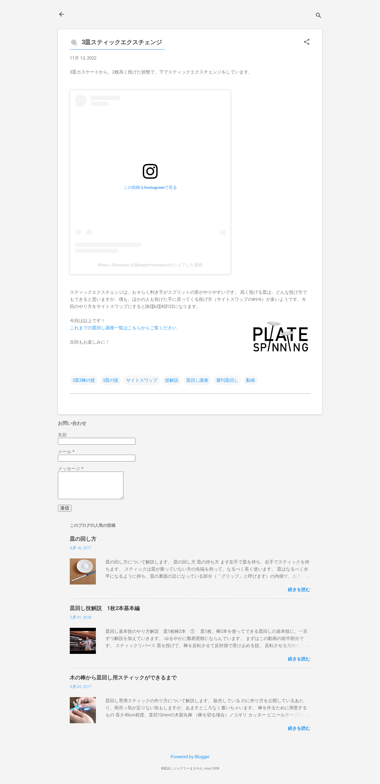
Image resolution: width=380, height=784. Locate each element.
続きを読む (299, 589)
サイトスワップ (141, 380)
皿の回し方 (83, 539)
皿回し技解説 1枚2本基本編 (105, 608)
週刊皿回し (227, 380)
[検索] (318, 16)
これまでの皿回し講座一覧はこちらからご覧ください (123, 327)
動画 (250, 380)
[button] (306, 42)
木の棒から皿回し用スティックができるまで (123, 677)
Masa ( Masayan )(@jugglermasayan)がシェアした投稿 (150, 264)
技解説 (171, 380)
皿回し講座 (197, 380)
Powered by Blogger (190, 756)
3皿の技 (110, 380)
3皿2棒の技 (83, 380)
